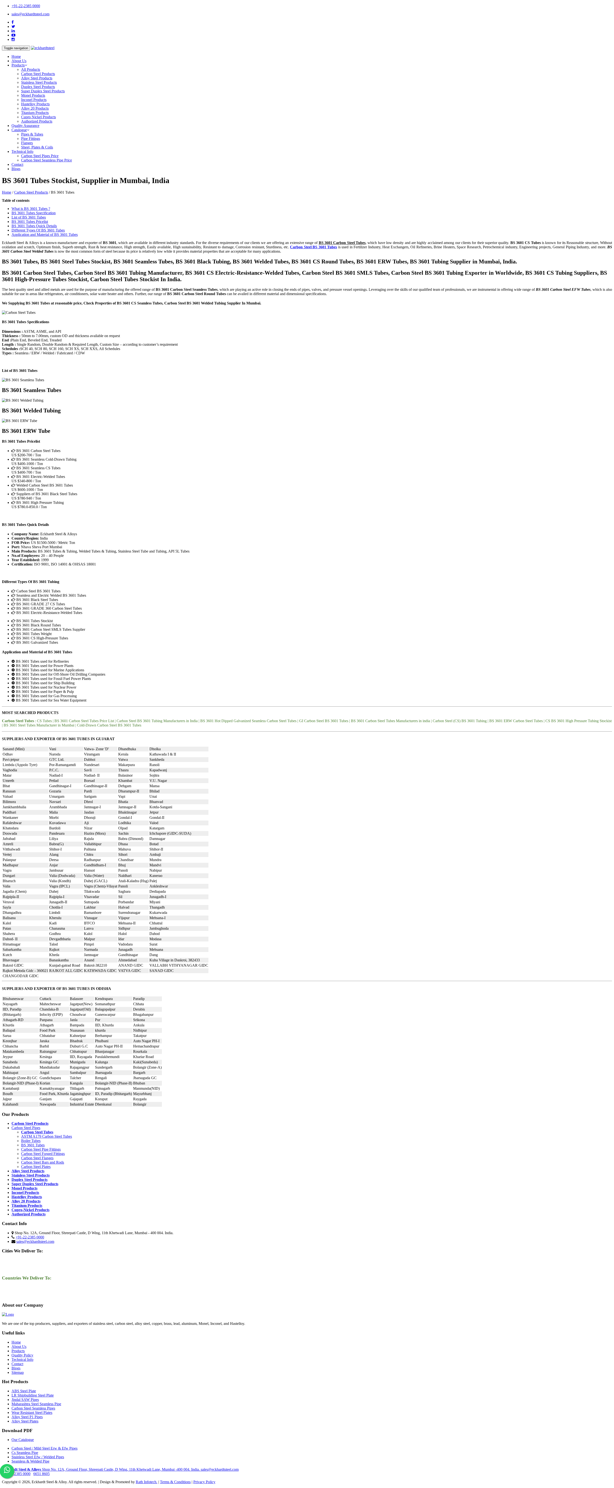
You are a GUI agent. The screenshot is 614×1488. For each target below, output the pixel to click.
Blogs (16, 169)
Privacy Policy (204, 1482)
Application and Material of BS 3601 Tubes (45, 234)
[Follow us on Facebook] (13, 22)
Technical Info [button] (22, 151)
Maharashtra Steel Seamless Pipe (36, 1404)
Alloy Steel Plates (25, 1421)
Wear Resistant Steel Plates (32, 1413)
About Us (19, 61)
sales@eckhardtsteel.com (30, 14)
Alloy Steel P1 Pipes (27, 1417)
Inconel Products (34, 100)
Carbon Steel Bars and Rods (42, 1162)
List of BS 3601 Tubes (29, 217)
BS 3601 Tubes (33, 1145)
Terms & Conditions (175, 1482)
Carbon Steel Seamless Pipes (33, 1408)
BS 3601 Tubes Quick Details (34, 226)
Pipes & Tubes (32, 134)
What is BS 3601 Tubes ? (31, 209)
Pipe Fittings (30, 139)
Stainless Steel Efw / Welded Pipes (38, 1457)
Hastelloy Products (35, 104)
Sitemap (18, 1372)
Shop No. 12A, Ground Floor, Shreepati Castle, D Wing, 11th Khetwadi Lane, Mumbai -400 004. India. (101, 1469)
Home (16, 56)
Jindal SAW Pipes (25, 1400)
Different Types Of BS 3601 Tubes (38, 230)
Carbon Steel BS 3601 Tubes (313, 247)
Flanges (27, 143)
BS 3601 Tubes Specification (34, 213)
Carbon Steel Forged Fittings (43, 1154)
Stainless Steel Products (39, 82)
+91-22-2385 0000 (26, 6)
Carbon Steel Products (38, 74)
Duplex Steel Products (38, 87)
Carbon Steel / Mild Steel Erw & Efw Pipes (44, 1448)
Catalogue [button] (19, 130)
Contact (17, 164)
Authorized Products (36, 121)
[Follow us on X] (13, 26)
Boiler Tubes (31, 1141)
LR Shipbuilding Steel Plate (33, 1395)
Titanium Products (35, 113)
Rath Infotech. (146, 1482)
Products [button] (18, 65)
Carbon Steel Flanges (37, 1158)
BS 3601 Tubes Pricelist (30, 222)
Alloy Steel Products (36, 78)
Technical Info (22, 1359)
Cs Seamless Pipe (25, 1453)
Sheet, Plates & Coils (37, 147)
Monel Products (33, 95)
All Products (30, 69)
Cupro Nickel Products (38, 117)
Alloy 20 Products (35, 108)
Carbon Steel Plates (36, 1167)
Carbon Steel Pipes (26, 1128)
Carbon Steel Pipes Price (40, 156)
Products (18, 1351)
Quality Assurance (25, 126)
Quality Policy (22, 1355)
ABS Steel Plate (24, 1391)
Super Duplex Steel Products (43, 91)
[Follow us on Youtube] (13, 35)
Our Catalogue (23, 1440)
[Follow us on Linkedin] (13, 31)
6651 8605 (41, 1474)
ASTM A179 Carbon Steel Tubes (46, 1136)
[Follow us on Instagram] (13, 39)
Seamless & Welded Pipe (30, 1461)
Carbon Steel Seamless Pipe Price (46, 160)
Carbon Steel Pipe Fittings (41, 1149)
